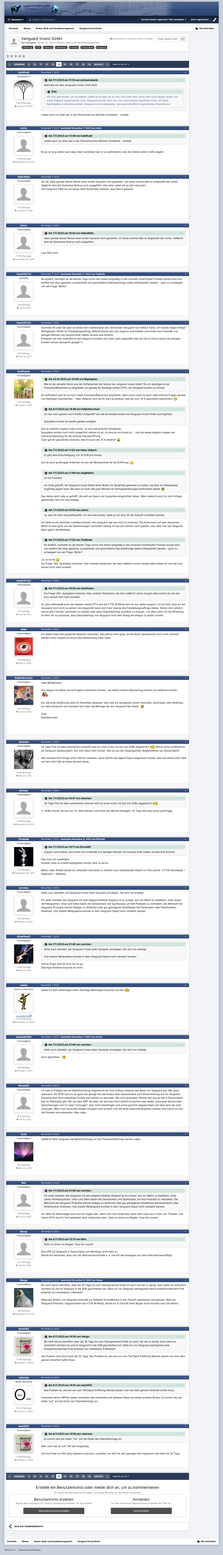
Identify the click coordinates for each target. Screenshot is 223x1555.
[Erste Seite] (9, 64)
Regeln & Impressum (43, 19)
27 (183, 39)
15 (65, 64)
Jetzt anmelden (141, 1510)
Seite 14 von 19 (120, 64)
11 (41, 64)
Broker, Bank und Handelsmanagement (79, 42)
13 (53, 64)
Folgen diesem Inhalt (167, 38)
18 (83, 64)
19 (89, 64)
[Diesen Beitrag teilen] (185, 72)
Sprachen (9, 1550)
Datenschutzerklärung (29, 1550)
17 (77, 64)
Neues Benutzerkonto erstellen (54, 1510)
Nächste (98, 64)
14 (59, 64)
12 (47, 64)
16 (71, 64)
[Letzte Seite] (107, 64)
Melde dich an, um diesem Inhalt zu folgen (132, 38)
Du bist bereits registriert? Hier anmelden (163, 19)
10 (35, 64)
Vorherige (19, 64)
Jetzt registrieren (200, 19)
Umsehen (16, 19)
